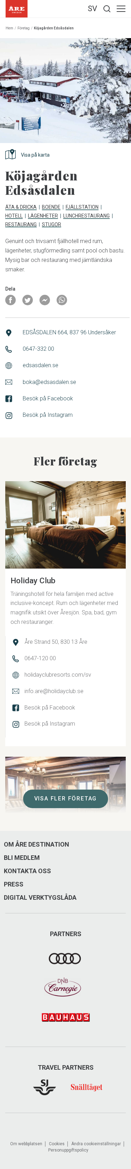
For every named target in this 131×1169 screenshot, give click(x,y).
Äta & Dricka (21, 207)
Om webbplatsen (26, 1143)
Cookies (57, 1143)
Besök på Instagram (48, 415)
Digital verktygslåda (40, 897)
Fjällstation (82, 207)
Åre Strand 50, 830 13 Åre (55, 642)
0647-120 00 (40, 658)
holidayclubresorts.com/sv (57, 674)
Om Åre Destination (36, 844)
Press (13, 884)
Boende (51, 207)
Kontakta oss (27, 871)
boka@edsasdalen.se (49, 382)
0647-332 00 (38, 348)
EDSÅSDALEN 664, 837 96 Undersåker (69, 332)
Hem (9, 28)
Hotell (14, 216)
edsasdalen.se (40, 365)
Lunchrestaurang (86, 216)
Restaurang (21, 224)
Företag (23, 28)
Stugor (51, 224)
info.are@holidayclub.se (53, 691)
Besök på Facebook (48, 398)
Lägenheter (43, 216)
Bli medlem (22, 858)
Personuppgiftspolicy (68, 1150)
